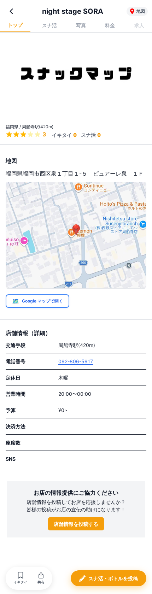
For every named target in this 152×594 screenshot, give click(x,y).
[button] (20, 578)
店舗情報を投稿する (76, 524)
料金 (110, 25)
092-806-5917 (75, 361)
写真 (81, 25)
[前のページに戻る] (11, 11)
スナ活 (49, 25)
